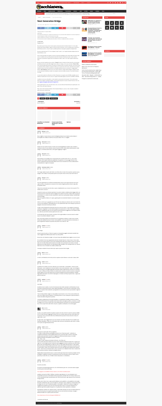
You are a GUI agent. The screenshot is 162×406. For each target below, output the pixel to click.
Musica (75, 11)
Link (45, 11)
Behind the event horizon (91, 64)
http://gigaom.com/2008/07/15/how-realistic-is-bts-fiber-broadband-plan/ (53, 371)
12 (59, 24)
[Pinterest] (115, 3)
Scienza (97, 11)
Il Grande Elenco (53, 2)
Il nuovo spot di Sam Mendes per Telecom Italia (57, 123)
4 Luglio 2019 (91, 56)
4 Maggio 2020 (91, 24)
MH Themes (59, 403)
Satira (86, 11)
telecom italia (54, 98)
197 (95, 24)
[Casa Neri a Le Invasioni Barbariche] (44, 116)
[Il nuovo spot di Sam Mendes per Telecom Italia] (59, 116)
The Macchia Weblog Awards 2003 (92, 73)
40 (97, 49)
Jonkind (47, 24)
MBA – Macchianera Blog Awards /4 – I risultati (91, 76)
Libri (81, 11)
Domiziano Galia (45, 167)
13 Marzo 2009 (41, 24)
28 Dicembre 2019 (92, 42)
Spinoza (69, 122)
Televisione (68, 11)
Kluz (43, 308)
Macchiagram (76, 2)
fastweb (42, 98)
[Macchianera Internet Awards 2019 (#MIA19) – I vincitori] (84, 48)
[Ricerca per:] (118, 13)
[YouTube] (118, 3)
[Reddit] (120, 3)
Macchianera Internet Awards (64, 2)
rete (47, 98)
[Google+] (123, 3)
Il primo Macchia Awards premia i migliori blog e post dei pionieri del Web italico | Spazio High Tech (91, 72)
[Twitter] (110, 3)
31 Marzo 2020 (91, 34)
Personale (60, 11)
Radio (83, 2)
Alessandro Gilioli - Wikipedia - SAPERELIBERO (91, 75)
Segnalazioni (51, 11)
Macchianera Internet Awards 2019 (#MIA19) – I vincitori (94, 47)
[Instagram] (113, 3)
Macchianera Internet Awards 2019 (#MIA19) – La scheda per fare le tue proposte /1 (95, 54)
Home (38, 2)
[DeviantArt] (125, 3)
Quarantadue (44, 2)
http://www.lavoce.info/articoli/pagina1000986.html (48, 395)
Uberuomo (44, 141)
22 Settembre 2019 (92, 49)
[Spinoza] (73, 116)
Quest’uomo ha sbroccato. (92, 78)
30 (95, 56)
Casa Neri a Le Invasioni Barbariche (43, 122)
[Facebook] (108, 3)
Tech (103, 11)
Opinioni (39, 11)
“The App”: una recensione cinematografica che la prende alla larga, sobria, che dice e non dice (95, 39)
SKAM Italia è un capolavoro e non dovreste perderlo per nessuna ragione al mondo (94, 21)
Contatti (88, 2)
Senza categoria (54, 24)
